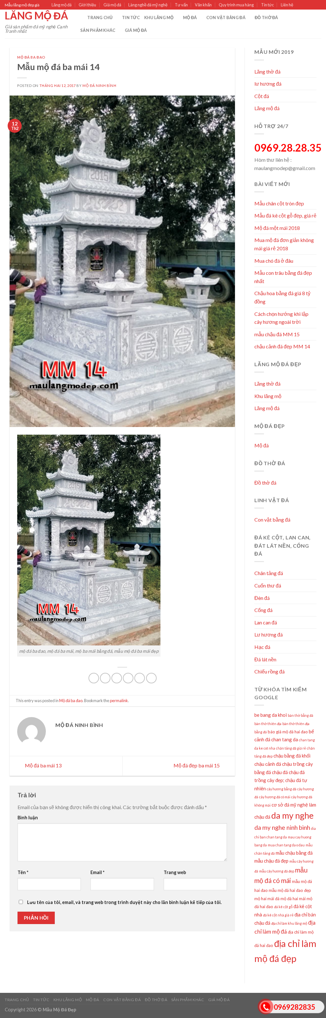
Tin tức (267, 4)
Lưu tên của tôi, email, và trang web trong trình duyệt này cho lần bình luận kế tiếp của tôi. (124, 902)
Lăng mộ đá (62, 4)
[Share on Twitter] (105, 678)
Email (97, 872)
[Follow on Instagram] (306, 5)
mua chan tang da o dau (286, 845)
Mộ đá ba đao (31, 57)
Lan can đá (265, 622)
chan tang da (284, 739)
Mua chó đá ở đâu (273, 261)
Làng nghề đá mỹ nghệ (147, 4)
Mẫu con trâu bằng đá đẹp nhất (283, 277)
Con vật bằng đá (225, 17)
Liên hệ (287, 4)
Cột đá (261, 96)
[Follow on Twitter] (312, 5)
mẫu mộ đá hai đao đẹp (290, 890)
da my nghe (292, 815)
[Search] (80, 17)
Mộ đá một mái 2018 (277, 228)
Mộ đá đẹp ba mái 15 (197, 765)
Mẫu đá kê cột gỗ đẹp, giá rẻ (285, 215)
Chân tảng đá (268, 573)
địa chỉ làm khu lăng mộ (289, 923)
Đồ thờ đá (266, 17)
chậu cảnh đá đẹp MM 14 (282, 346)
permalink (119, 700)
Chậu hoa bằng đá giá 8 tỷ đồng (282, 297)
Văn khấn (203, 4)
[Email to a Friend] (116, 678)
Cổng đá (263, 610)
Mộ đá (190, 17)
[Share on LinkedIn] (139, 678)
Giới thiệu (87, 4)
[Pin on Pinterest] (128, 678)
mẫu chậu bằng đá (294, 853)
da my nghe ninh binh (282, 827)
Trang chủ (99, 17)
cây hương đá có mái (274, 797)
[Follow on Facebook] (300, 5)
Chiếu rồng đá (269, 671)
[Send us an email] (318, 5)
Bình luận (28, 817)
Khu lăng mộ (159, 17)
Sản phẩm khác (97, 30)
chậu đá (280, 772)
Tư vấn (181, 4)
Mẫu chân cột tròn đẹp (279, 203)
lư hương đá (267, 84)
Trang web (175, 872)
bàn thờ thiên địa (267, 724)
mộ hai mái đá (267, 898)
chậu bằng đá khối (291, 755)
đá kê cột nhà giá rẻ (278, 915)
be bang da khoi (270, 715)
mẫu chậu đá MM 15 (277, 334)
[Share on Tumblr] (151, 678)
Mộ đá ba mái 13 (42, 765)
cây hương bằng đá (281, 789)
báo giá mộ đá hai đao (288, 731)
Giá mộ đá (112, 4)
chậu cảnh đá (267, 764)
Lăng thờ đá (267, 71)
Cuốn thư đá (267, 585)
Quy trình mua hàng (236, 4)
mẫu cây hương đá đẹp (276, 871)
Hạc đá (262, 647)
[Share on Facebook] (94, 678)
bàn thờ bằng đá (300, 715)
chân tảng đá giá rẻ (291, 748)
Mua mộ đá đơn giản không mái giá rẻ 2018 (284, 244)
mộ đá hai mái (293, 898)
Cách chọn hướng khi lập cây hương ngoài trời (281, 318)
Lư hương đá (268, 634)
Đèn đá (262, 598)
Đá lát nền (265, 659)
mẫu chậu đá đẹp (271, 861)
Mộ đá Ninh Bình (99, 85)
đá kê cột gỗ (283, 907)
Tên (23, 872)
